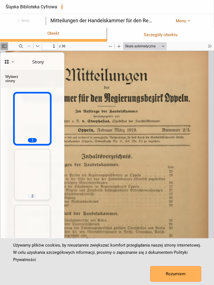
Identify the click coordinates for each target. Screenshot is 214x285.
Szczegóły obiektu (160, 34)
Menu (181, 20)
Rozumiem (176, 273)
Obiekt (53, 33)
